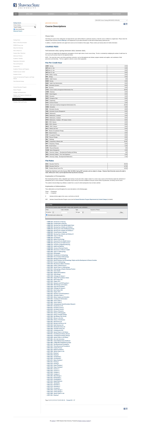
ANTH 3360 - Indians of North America (56, 265)
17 (74, 400)
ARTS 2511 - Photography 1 (54, 377)
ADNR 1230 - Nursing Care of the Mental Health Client (60, 225)
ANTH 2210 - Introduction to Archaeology (57, 255)
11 (64, 400)
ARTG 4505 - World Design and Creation (57, 284)
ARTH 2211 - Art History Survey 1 (55, 307)
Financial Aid (16, 66)
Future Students (73, 14)
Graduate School (17, 74)
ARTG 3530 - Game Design (54, 274)
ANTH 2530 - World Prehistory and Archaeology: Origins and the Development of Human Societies (72, 260)
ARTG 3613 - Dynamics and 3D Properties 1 (58, 283)
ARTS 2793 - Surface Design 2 (54, 391)
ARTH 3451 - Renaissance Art (54, 321)
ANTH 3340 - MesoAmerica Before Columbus (58, 263)
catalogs (53, 420)
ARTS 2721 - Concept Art (53, 388)
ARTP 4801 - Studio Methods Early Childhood (58, 340)
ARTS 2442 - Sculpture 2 (53, 374)
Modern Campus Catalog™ (84, 420)
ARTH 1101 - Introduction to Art (55, 305)
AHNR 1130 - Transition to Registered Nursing (58, 244)
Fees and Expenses (18, 63)
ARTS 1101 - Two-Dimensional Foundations (58, 344)
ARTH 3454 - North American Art (55, 325)
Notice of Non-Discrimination (20, 42)
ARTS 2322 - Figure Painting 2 (54, 367)
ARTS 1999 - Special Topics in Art (55, 351)
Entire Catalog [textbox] (17, 25)
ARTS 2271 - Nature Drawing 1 (54, 360)
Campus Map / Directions (19, 53)
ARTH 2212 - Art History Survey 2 (55, 309)
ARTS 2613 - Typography (53, 382)
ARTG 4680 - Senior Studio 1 (54, 300)
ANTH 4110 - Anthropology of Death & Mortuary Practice (61, 269)
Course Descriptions (18, 99)
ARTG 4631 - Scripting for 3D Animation (57, 298)
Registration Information (19, 61)
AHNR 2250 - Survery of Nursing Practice (57, 248)
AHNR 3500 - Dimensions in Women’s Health (58, 249)
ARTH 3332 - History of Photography (56, 312)
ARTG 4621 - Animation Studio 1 (55, 295)
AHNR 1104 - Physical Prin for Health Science (58, 242)
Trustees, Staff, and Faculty (20, 102)
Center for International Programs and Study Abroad (23, 77)
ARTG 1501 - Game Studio (53, 270)
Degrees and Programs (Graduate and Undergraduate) (22, 96)
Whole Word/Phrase (19, 29)
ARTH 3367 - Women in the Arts (55, 318)
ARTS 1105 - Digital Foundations (55, 349)
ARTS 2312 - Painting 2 (53, 363)
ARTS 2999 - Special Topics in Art (55, 393)
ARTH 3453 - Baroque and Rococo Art (56, 323)
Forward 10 (69, 400)
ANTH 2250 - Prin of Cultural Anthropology (58, 256)
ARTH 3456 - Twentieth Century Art (56, 328)
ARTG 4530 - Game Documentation (56, 286)
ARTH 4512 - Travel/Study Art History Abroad (58, 335)
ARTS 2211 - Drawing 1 (53, 353)
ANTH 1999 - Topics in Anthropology (56, 251)
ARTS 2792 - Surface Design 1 (54, 389)
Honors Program (17, 89)
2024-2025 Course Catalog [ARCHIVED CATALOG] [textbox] (107, 20)
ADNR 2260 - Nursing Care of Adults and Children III (60, 234)
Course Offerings (62, 40)
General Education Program (19, 87)
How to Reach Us (17, 50)
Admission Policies (17, 56)
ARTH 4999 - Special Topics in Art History (57, 337)
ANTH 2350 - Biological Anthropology (56, 258)
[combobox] (111, 20)
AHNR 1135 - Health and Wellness (55, 246)
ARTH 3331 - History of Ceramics (55, 311)
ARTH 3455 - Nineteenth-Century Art (56, 326)
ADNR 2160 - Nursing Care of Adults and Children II (60, 230)
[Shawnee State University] (26, 8)
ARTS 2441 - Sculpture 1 (53, 372)
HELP (16, 14)
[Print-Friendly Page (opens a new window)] (124, 24)
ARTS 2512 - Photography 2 (54, 379)
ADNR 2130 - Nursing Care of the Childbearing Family (60, 228)
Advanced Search (17, 31)
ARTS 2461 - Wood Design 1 (54, 375)
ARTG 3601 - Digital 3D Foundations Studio (58, 277)
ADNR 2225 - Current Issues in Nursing (57, 232)
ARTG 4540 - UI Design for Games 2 (56, 288)
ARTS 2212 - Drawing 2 (53, 354)
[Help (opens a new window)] (126, 24)
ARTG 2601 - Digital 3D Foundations (56, 272)
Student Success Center (19, 71)
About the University (18, 48)
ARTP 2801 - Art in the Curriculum (55, 339)
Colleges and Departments (19, 92)
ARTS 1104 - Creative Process (54, 347)
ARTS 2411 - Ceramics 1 (53, 368)
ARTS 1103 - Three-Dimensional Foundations (58, 346)
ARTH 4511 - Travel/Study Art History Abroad (58, 333)
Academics (51, 14)
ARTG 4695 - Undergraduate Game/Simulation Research (61, 304)
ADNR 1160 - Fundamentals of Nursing (57, 223)
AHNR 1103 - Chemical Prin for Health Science (58, 241)
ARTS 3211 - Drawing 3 (53, 395)
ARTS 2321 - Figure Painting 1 (54, 365)
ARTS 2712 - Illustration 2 (53, 386)
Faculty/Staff (117, 14)
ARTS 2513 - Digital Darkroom (54, 381)
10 (62, 400)
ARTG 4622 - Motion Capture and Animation (58, 297)
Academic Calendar (18, 58)
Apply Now (29, 14)
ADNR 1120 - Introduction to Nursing (56, 221)
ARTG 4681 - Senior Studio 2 (54, 302)
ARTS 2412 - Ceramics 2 (53, 370)
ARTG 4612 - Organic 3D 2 (53, 291)
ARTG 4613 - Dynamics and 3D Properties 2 (58, 293)
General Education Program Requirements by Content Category (91, 199)
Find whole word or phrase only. (55, 215)
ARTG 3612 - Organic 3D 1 (53, 281)
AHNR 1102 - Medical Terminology (55, 239)
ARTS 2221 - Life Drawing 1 (54, 356)
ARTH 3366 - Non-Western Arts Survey (56, 316)
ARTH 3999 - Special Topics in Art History (57, 332)
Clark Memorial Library (18, 81)
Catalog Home (16, 40)
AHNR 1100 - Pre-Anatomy (53, 237)
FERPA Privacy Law (18, 45)
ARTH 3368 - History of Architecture (56, 319)
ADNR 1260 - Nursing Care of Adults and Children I (60, 227)
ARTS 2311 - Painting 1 (53, 361)
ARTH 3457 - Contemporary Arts (55, 330)
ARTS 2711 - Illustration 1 (53, 384)
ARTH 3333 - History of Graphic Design (57, 314)
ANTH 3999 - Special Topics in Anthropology (58, 267)
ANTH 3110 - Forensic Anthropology (56, 262)
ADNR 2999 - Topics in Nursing (55, 235)
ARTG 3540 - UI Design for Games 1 (56, 276)
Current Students (94, 14)
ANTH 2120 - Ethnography (53, 253)
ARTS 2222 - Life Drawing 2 (54, 358)
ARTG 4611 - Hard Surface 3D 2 (55, 290)
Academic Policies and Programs (21, 69)
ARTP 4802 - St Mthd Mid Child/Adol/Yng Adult (59, 342)
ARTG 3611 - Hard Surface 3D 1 (55, 279)
